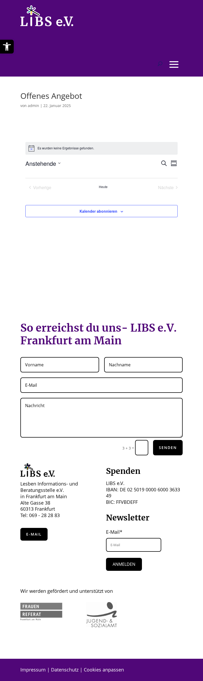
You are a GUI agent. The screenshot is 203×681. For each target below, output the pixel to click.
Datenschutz (65, 669)
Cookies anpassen (104, 669)
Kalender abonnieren (98, 211)
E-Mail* (114, 532)
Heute (103, 187)
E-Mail (34, 534)
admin (33, 105)
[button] (7, 47)
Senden (168, 447)
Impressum (33, 669)
